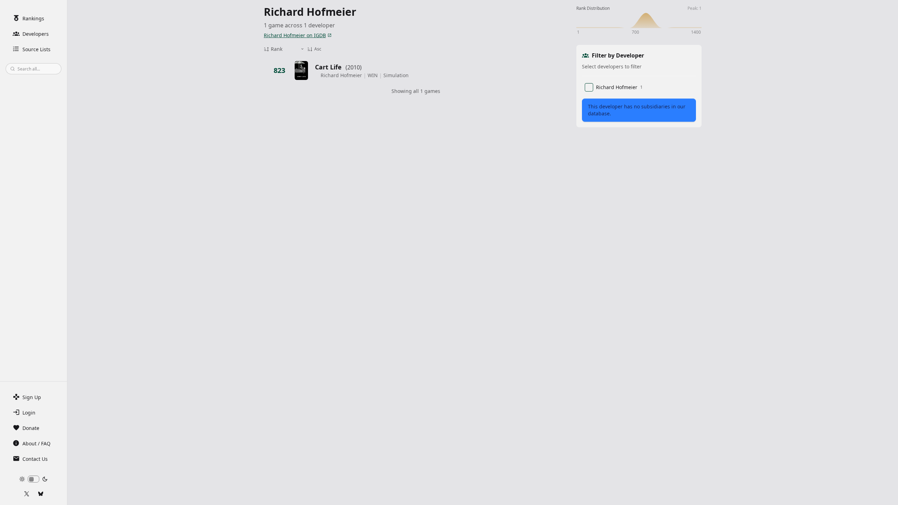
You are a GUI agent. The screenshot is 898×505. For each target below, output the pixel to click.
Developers (35, 34)
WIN (373, 75)
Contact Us (35, 459)
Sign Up (31, 397)
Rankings (33, 18)
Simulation (396, 75)
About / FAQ (36, 443)
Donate (30, 428)
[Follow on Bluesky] (40, 493)
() (354, 67)
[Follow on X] (26, 493)
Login (28, 412)
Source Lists (36, 49)
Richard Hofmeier (341, 75)
